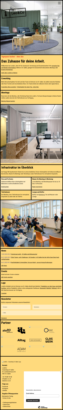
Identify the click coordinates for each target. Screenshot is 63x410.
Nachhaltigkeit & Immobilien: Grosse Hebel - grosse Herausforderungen (31, 262)
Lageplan (3, 293)
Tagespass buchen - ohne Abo (12, 57)
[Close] (61, 372)
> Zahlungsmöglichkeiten (9, 402)
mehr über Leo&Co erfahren (9, 73)
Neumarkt (43, 288)
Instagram (5, 388)
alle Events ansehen (7, 277)
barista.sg (42, 195)
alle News (4, 266)
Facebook (5, 386)
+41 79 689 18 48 (7, 377)
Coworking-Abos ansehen (8, 87)
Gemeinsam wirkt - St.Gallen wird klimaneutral (24, 254)
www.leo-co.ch (6, 381)
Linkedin (4, 390)
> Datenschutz (6, 406)
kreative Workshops (7, 70)
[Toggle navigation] (59, 3)
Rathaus (54, 288)
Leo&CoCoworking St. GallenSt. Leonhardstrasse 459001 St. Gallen (9, 371)
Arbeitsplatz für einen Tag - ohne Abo (28, 87)
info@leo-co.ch (6, 379)
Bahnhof (48, 288)
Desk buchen (5, 187)
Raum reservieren (37, 187)
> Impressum (6, 404)
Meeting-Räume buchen (8, 101)
